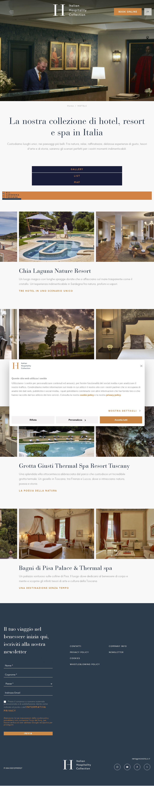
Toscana (12, 197)
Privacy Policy (113, 395)
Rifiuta (33, 420)
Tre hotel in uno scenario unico (46, 291)
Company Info (118, 646)
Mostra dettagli (122, 411)
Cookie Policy (87, 395)
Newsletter (116, 652)
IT (148, 12)
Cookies (75, 658)
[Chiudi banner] (141, 366)
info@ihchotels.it (141, 759)
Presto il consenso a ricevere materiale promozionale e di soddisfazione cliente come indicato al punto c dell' (26, 706)
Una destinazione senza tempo (44, 588)
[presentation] (16, 237)
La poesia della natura (38, 490)
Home (70, 106)
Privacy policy (79, 652)
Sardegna (13, 195)
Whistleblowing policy (85, 664)
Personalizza (75, 420)
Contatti (75, 646)
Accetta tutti (121, 420)
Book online (128, 11)
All (8, 192)
